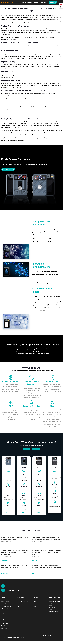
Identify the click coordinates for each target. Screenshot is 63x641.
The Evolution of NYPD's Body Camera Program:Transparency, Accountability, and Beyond (14, 552)
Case (18, 608)
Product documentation (22, 601)
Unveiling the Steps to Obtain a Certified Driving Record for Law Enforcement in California (46, 552)
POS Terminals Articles (54, 611)
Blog (18, 606)
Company (43, 2)
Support (19, 603)
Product (22, 2)
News (34, 606)
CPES (2, 613)
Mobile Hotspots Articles (54, 601)
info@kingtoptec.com (13, 590)
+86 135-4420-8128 (12, 586)
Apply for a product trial (8, 169)
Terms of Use (4, 625)
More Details (4, 545)
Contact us (53, 2)
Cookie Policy (4, 628)
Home (17, 2)
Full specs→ (8, 512)
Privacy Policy (4, 623)
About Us (35, 601)
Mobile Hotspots (5, 601)
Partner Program (36, 603)
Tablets (3, 611)
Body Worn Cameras (6, 606)
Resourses (36, 2)
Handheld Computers (6, 603)
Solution (29, 2)
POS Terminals (4, 608)
